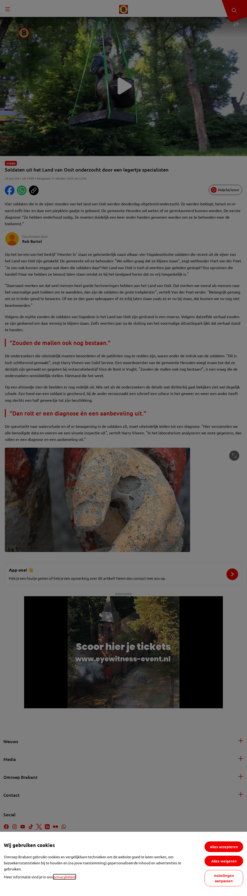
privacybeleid (64, 876)
